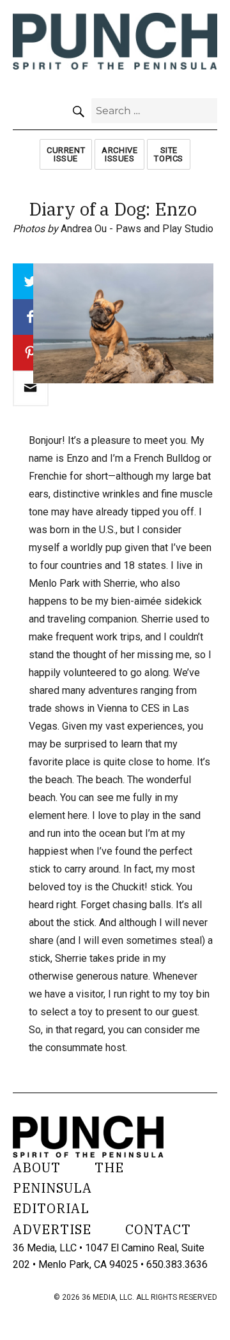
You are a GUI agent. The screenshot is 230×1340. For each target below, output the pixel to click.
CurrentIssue (66, 154)
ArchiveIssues (119, 154)
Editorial (51, 1208)
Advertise (52, 1229)
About (37, 1167)
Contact (158, 1229)
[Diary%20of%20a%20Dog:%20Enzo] (31, 388)
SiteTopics (168, 154)
